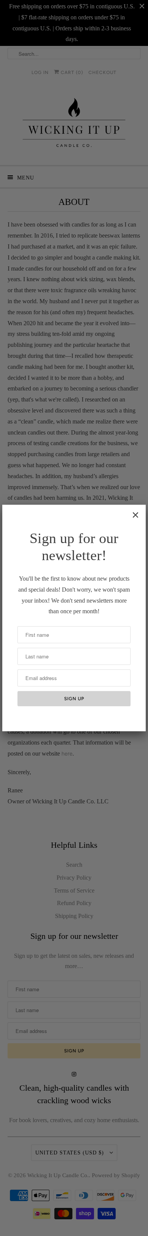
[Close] (135, 515)
